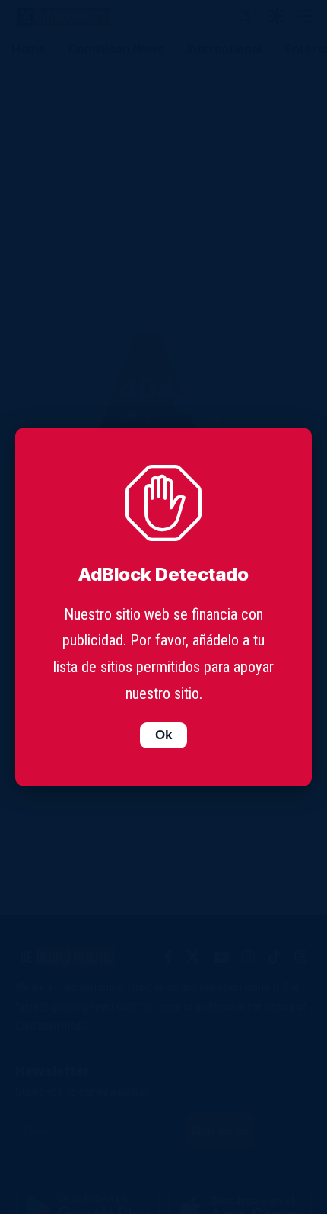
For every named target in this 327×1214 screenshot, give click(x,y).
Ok (163, 735)
